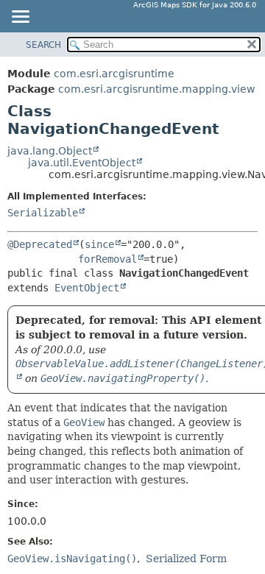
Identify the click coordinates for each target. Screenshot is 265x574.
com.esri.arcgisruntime (114, 73)
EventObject (86, 288)
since (99, 244)
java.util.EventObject (81, 163)
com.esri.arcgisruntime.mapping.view (156, 89)
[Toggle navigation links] (19, 17)
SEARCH (43, 45)
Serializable (42, 213)
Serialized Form (186, 558)
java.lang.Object (49, 151)
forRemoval (107, 259)
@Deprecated (39, 244)
